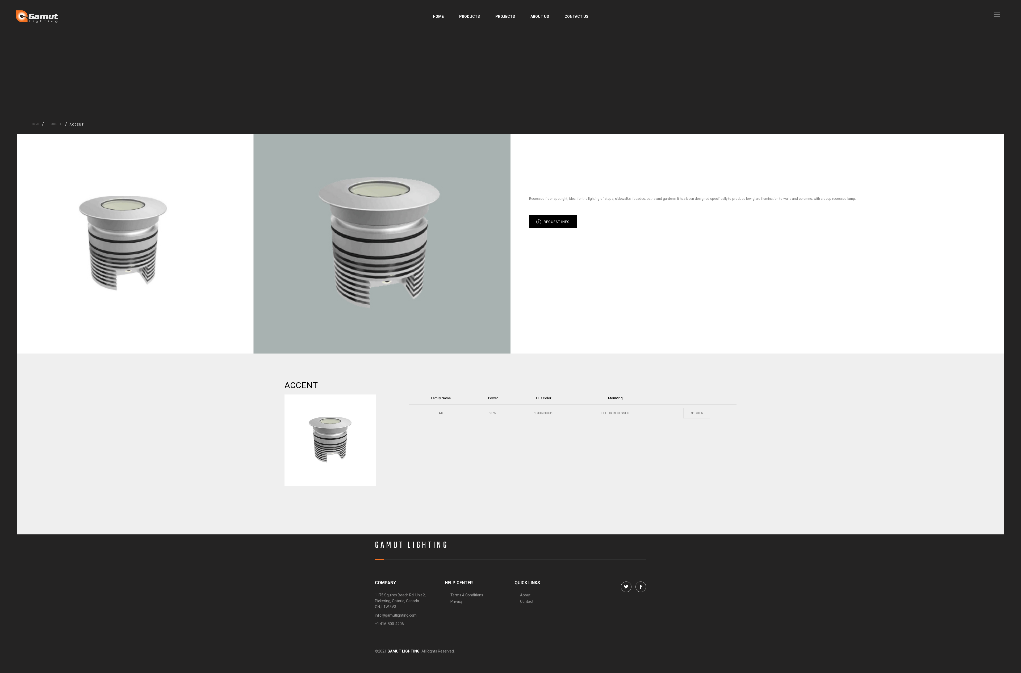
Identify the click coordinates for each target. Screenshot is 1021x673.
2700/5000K (543, 413)
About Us (539, 16)
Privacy (456, 601)
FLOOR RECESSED (615, 413)
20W (492, 413)
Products (469, 16)
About (525, 595)
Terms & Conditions (466, 595)
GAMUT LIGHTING (412, 545)
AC (440, 413)
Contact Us (576, 16)
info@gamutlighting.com (396, 615)
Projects (505, 16)
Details (696, 413)
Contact (526, 601)
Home (438, 16)
